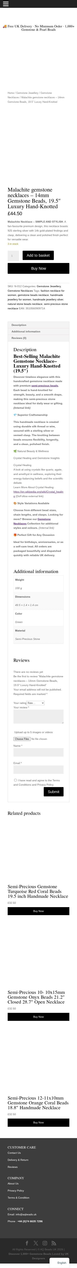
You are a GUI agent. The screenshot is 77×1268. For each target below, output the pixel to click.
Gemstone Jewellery (27, 93)
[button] (6, 4)
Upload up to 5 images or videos (33, 732)
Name (17, 745)
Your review (21, 707)
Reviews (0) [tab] (19, 337)
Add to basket (38, 255)
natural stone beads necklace (25, 303)
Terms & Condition (18, 1197)
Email (17, 763)
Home (11, 93)
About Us (13, 1183)
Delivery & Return (18, 1159)
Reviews (13, 1166)
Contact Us (14, 1152)
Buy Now (38, 268)
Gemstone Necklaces (20, 290)
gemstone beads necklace (33, 295)
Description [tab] (19, 324)
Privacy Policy (16, 1190)
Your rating (19, 702)
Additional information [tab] (26, 331)
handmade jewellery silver (48, 299)
